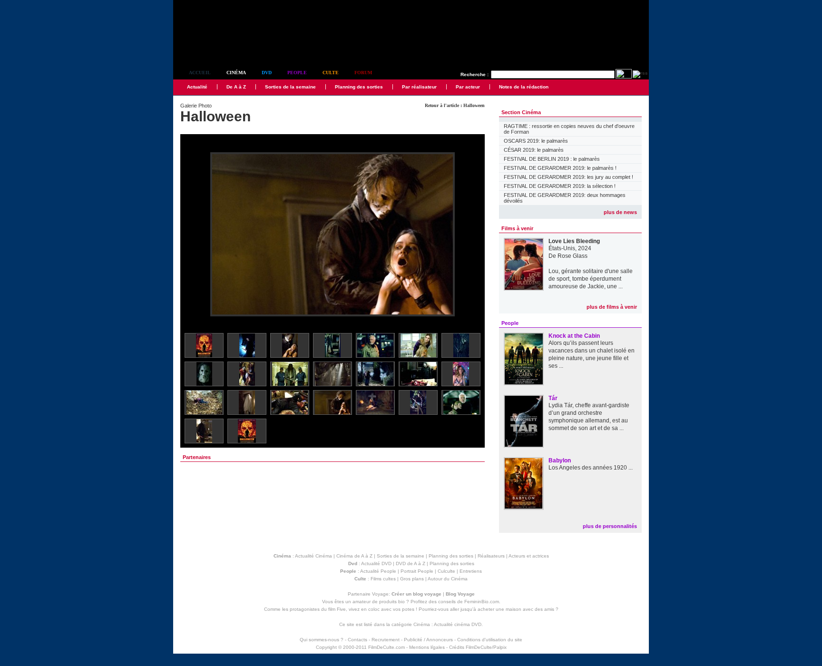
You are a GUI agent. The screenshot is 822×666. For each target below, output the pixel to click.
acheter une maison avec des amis (516, 609)
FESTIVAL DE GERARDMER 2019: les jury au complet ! (568, 177)
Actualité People (378, 571)
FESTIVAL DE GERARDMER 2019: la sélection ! (560, 186)
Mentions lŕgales (427, 647)
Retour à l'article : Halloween (455, 105)
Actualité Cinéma (313, 555)
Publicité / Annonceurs (428, 639)
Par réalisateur (419, 86)
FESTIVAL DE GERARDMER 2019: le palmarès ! (560, 168)
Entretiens (471, 571)
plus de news (620, 212)
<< (193, 235)
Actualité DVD (376, 563)
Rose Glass (572, 256)
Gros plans (412, 578)
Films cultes (383, 578)
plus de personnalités (610, 526)
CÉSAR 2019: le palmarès (534, 150)
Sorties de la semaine (290, 86)
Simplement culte (226, 46)
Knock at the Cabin (574, 336)
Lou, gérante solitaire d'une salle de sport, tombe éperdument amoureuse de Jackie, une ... (590, 279)
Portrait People (417, 571)
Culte (331, 72)
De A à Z (236, 86)
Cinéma (236, 72)
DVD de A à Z (410, 563)
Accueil (200, 72)
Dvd (267, 72)
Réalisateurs (491, 555)
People (297, 72)
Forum (363, 72)
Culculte (446, 571)
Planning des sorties (359, 86)
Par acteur (468, 86)
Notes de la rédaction (523, 86)
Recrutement (386, 639)
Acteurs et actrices (529, 555)
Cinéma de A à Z (354, 555)
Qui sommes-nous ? (321, 639)
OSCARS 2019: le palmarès (536, 141)
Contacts (357, 639)
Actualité (197, 86)
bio (401, 601)
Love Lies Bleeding (574, 241)
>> (471, 235)
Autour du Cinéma (448, 578)
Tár (553, 398)
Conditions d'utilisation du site (489, 639)
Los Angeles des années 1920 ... (590, 467)
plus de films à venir (612, 307)
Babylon (559, 460)
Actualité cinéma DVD (457, 624)
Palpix (500, 647)
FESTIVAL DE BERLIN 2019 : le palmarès (552, 159)
